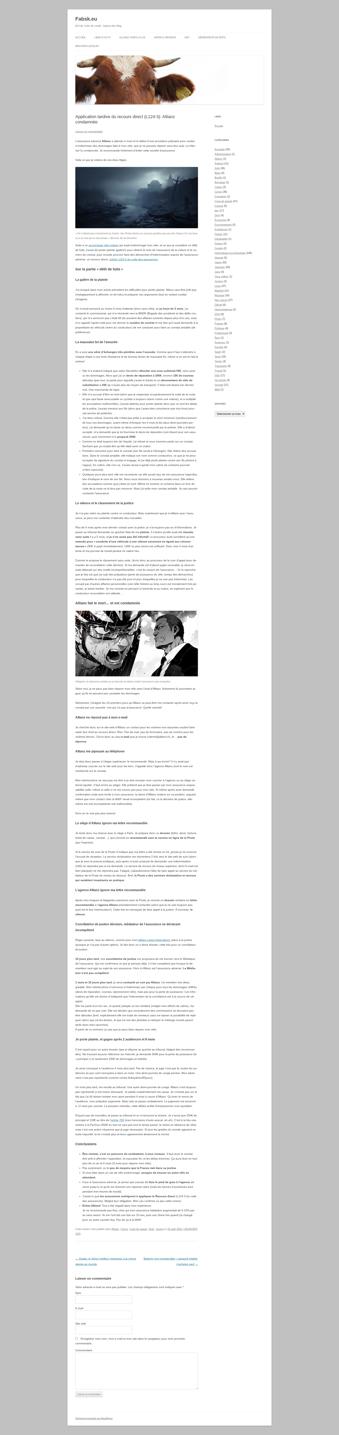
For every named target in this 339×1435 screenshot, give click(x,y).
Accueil (80, 37)
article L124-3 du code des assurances (133, 259)
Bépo (218, 172)
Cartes (218, 187)
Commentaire (83, 1350)
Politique (219, 328)
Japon (218, 262)
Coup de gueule (138, 1229)
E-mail (79, 1308)
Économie (220, 220)
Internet (219, 257)
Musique (219, 295)
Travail (218, 370)
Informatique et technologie (230, 253)
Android (219, 163)
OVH (217, 314)
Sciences (220, 342)
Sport (218, 356)
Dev (187, 37)
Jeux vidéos (221, 276)
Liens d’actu (102, 37)
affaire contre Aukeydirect (154, 940)
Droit (151, 1229)
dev (217, 210)
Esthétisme (221, 229)
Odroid (218, 304)
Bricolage (220, 182)
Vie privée (220, 380)
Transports (221, 366)
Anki (217, 168)
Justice (160, 1229)
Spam (218, 351)
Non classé (221, 300)
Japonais (220, 267)
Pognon (219, 323)
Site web (80, 1323)
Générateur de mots (212, 37)
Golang (219, 243)
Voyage (219, 384)
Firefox (218, 234)
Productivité (221, 333)
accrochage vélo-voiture (103, 245)
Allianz (115, 1229)
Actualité (220, 149)
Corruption (220, 196)
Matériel (219, 290)
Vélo (217, 375)
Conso (124, 1229)
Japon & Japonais (165, 37)
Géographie (221, 238)
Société (219, 347)
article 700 (117, 1120)
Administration (223, 154)
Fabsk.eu (86, 19)
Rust (217, 337)
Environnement (223, 224)
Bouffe (218, 177)
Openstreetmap (223, 309)
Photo (218, 318)
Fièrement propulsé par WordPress (94, 1418)
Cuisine (219, 205)
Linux (218, 285)
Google (219, 248)
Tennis (218, 361)
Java (217, 271)
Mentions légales (87, 46)
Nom (78, 1293)
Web (217, 389)
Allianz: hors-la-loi (132, 37)
